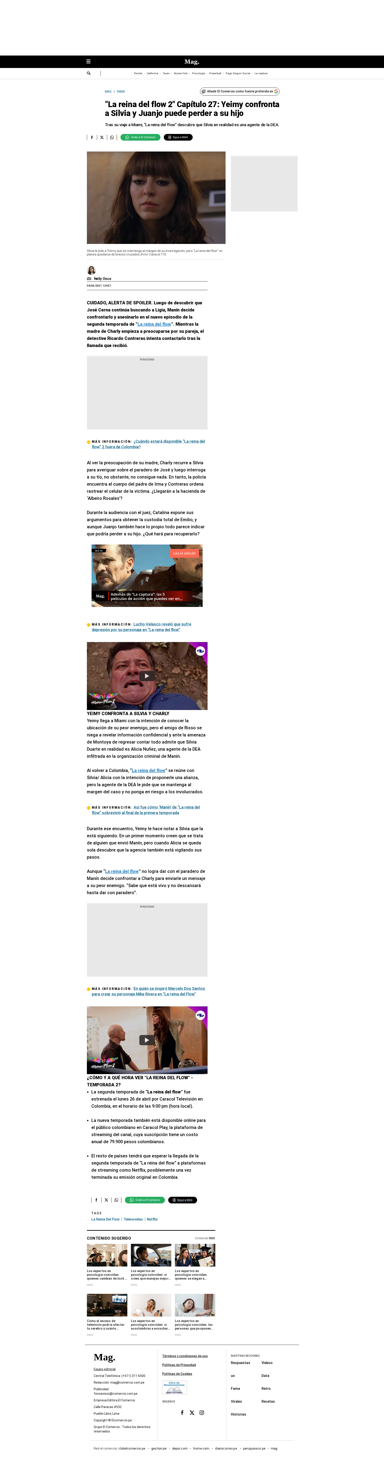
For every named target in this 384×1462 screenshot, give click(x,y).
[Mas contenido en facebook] (182, 1413)
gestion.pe (159, 1448)
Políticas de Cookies (177, 1374)
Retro (266, 1388)
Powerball (215, 73)
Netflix (152, 1219)
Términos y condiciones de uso (185, 1356)
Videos (267, 1363)
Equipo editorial (105, 1369)
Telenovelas (133, 1219)
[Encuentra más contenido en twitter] (102, 137)
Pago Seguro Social (238, 73)
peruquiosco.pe (254, 1448)
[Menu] (90, 61)
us (233, 1376)
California (152, 73)
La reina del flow (105, 1219)
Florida (138, 73)
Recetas (268, 1401)
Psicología (198, 73)
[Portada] (104, 1365)
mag (274, 1448)
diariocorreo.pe (226, 1448)
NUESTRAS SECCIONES (245, 1355)
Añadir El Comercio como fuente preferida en (240, 91)
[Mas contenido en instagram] (202, 1413)
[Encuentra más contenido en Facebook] (92, 137)
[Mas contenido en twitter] (192, 1413)
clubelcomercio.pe (132, 1448)
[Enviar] (89, 74)
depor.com (180, 1448)
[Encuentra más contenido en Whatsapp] (112, 137)
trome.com (201, 1448)
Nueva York (181, 73)
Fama (235, 1388)
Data (265, 1376)
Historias (238, 1414)
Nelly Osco (102, 279)
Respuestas (240, 1363)
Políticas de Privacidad (179, 1365)
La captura (261, 73)
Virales (236, 1401)
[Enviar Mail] (89, 279)
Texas (166, 73)
